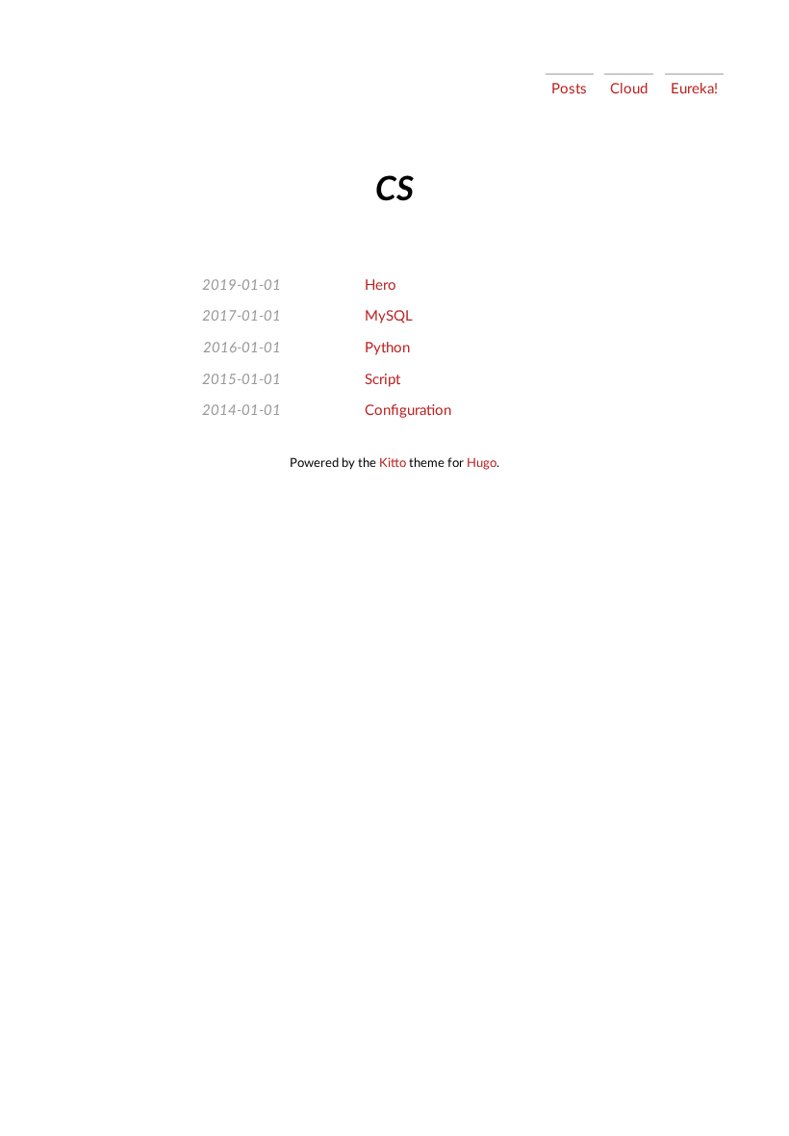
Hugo (481, 463)
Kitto (392, 463)
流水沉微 (78, 92)
